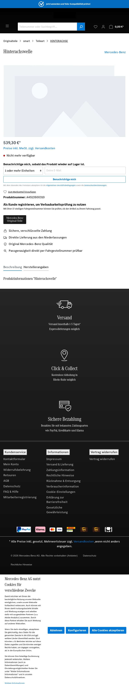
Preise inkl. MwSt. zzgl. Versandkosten (29, 148)
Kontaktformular (14, 459)
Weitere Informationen (15, 683)
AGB (6, 481)
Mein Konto (11, 464)
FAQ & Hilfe (10, 492)
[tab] (12, 267)
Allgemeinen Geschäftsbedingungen (61, 185)
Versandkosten (84, 541)
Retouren (9, 475)
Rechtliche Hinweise (60, 475)
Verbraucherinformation (62, 486)
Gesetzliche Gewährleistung (57, 509)
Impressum (54, 459)
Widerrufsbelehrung (17, 470)
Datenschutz (11, 486)
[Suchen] (81, 27)
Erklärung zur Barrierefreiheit (57, 499)
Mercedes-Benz (115, 52)
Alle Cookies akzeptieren (108, 630)
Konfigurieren (77, 630)
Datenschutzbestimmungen (95, 185)
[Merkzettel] (95, 26)
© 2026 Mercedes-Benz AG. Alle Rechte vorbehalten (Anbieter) (44, 555)
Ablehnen (56, 630)
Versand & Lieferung (59, 464)
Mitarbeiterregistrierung (19, 497)
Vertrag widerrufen (102, 459)
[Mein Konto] (103, 26)
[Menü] (7, 26)
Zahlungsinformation (60, 470)
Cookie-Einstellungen (60, 492)
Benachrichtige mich (64, 179)
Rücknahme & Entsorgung (63, 481)
